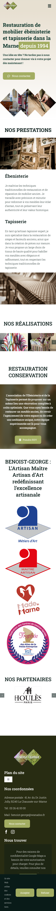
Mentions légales (28, 872)
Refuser (45, 892)
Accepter (25, 892)
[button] (2, 342)
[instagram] (13, 832)
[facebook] (6, 832)
